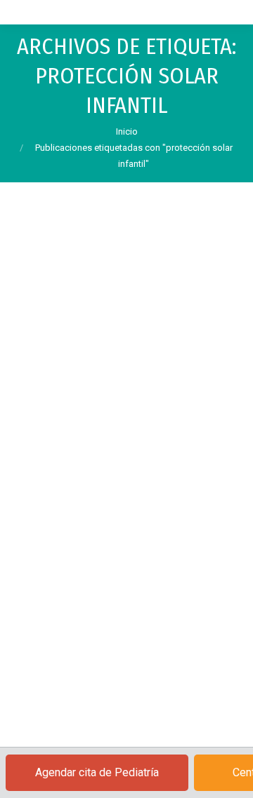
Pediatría (106, 459)
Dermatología (58, 459)
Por (75, 476)
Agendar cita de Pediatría (97, 772)
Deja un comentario (70, 493)
